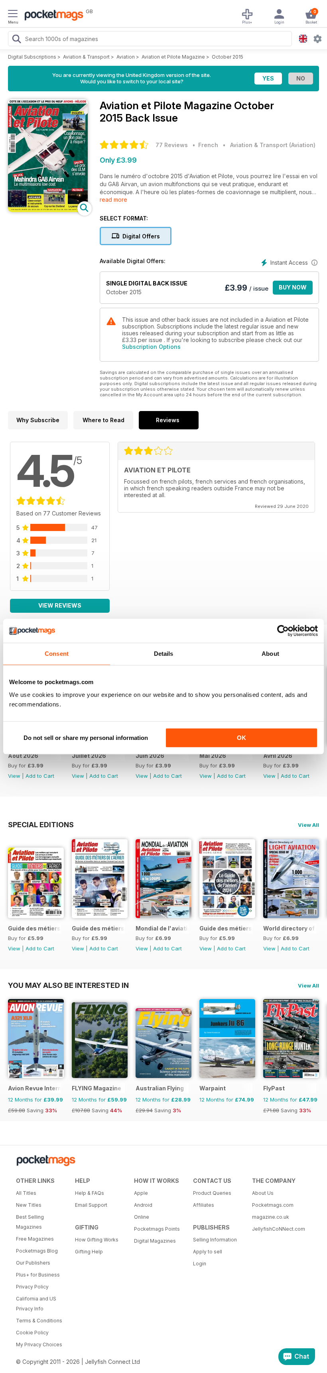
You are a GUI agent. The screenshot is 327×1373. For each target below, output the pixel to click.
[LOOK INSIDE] (48, 210)
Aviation (125, 57)
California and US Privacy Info (36, 1304)
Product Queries (212, 1193)
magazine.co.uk (270, 1217)
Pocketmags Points (157, 1229)
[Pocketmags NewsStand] (52, 16)
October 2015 (227, 57)
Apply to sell (207, 1252)
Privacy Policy (32, 1287)
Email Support (91, 1205)
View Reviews (59, 605)
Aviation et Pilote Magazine (173, 57)
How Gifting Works (96, 1240)
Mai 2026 (212, 755)
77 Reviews (172, 145)
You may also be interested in (68, 985)
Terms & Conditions (39, 1321)
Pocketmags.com (273, 1205)
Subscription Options (151, 346)
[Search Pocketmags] (16, 40)
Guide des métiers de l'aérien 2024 (225, 928)
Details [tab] (163, 653)
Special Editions (41, 824)
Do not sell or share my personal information (86, 737)
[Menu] (13, 15)
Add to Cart (40, 776)
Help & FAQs (89, 1193)
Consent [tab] (57, 653)
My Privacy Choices (39, 1344)
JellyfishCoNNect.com (278, 1229)
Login (199, 1264)
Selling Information (215, 1240)
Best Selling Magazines (30, 1222)
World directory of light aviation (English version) (289, 928)
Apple (141, 1193)
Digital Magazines (155, 1241)
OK (241, 737)
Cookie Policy (32, 1333)
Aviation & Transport (86, 57)
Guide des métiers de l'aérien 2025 (98, 928)
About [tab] (270, 653)
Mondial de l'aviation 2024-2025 (162, 928)
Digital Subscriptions (32, 57)
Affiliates (203, 1205)
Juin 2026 (150, 755)
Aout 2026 (23, 755)
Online (141, 1217)
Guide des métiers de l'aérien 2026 (34, 928)
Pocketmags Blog (37, 1251)
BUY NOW (293, 287)
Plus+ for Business (38, 1275)
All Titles (26, 1193)
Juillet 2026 (89, 755)
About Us (263, 1193)
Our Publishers (33, 1263)
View (14, 776)
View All (308, 825)
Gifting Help (89, 1252)
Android (143, 1205)
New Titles (28, 1205)
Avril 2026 (277, 755)
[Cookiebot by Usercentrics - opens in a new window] (283, 631)
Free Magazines (35, 1239)
